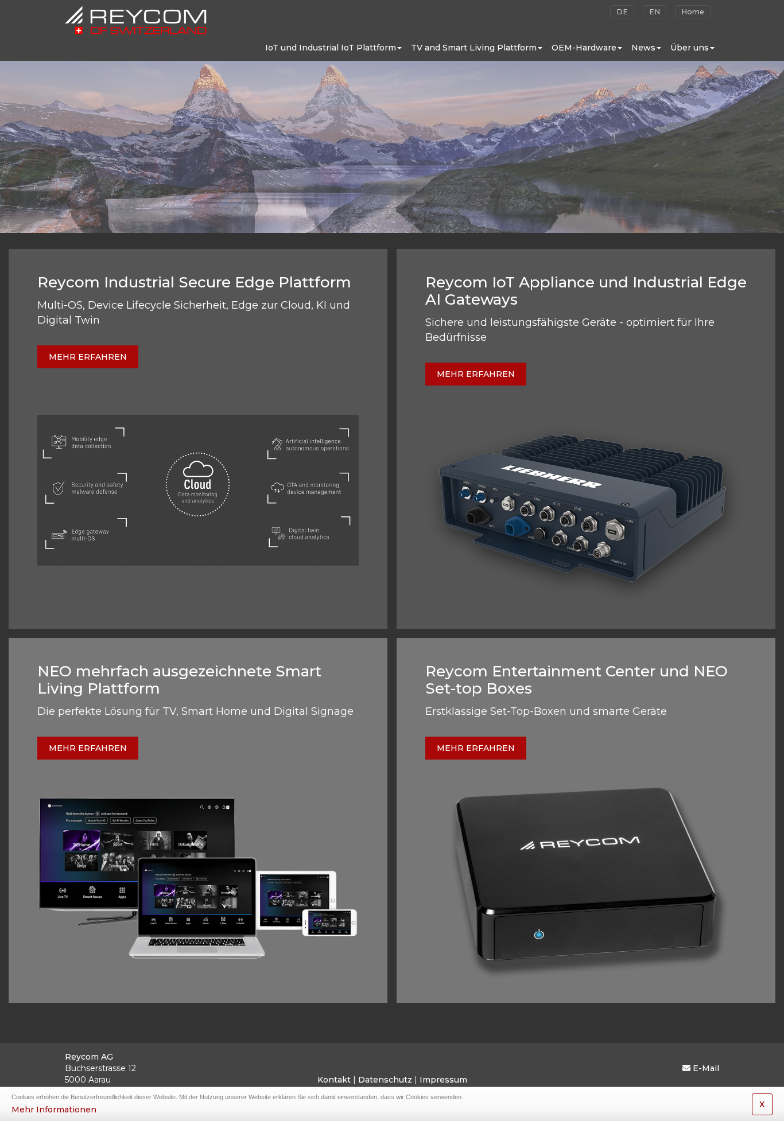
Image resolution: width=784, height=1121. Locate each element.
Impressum (443, 1080)
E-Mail (706, 1068)
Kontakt (334, 1080)
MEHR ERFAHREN (88, 357)
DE (622, 11)
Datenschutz (385, 1080)
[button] (333, 47)
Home (692, 11)
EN (654, 11)
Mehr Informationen (53, 1109)
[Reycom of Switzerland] (136, 17)
